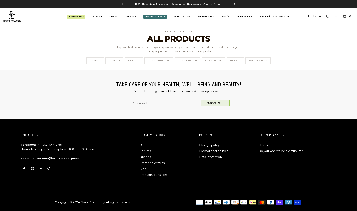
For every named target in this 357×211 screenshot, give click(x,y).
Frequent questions (153, 175)
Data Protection (210, 157)
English (313, 16)
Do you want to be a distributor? (281, 151)
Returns (145, 151)
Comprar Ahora (212, 4)
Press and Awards (152, 163)
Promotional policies (213, 151)
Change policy (209, 145)
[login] (336, 16)
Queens (145, 157)
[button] (234, 4)
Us (141, 145)
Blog (143, 169)
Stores (263, 145)
